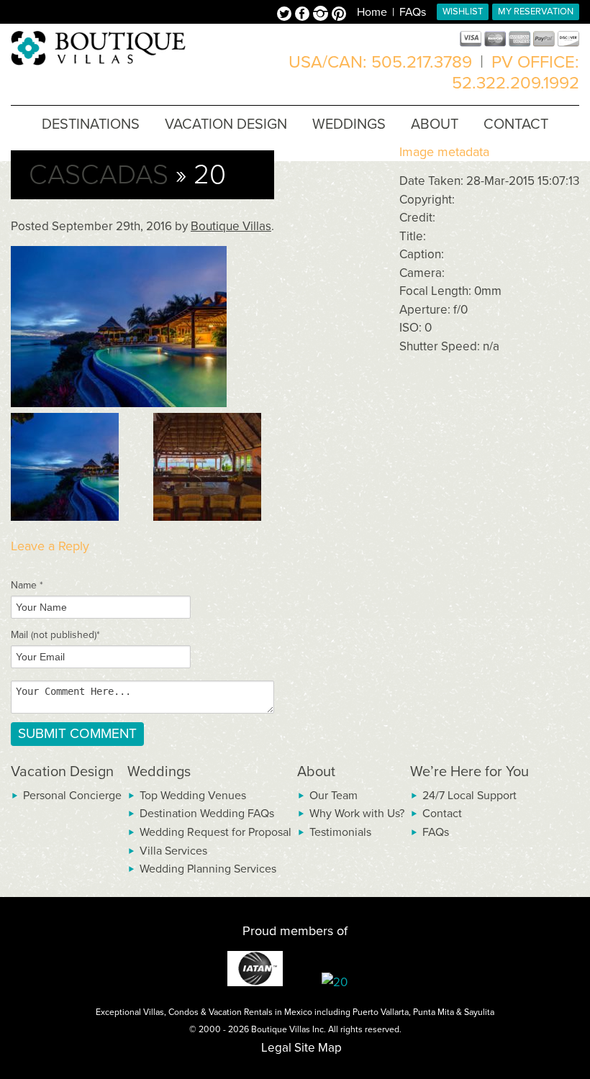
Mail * (55, 635)
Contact (442, 813)
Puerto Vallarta (381, 1012)
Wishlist (462, 11)
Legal (276, 1047)
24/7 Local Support (469, 795)
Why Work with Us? (356, 813)
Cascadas (98, 174)
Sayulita (479, 1012)
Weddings (159, 771)
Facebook (304, 15)
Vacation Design (62, 771)
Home (372, 12)
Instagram (322, 15)
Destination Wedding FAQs (207, 813)
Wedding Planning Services (208, 869)
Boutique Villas (231, 226)
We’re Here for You (469, 771)
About (316, 771)
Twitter (286, 15)
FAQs (412, 12)
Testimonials (340, 832)
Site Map (318, 1047)
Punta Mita (433, 1012)
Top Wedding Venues (193, 795)
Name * (27, 585)
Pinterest (339, 15)
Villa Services (173, 851)
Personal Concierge (72, 795)
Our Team (333, 795)
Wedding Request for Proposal (215, 832)
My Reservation (535, 11)
